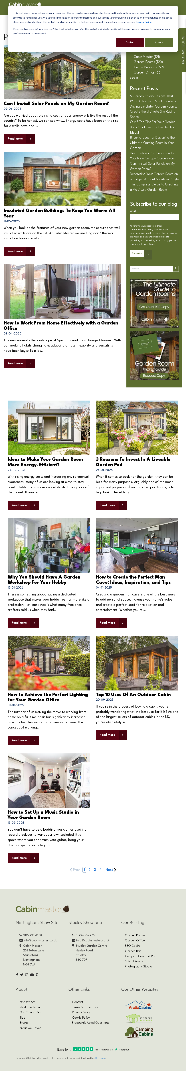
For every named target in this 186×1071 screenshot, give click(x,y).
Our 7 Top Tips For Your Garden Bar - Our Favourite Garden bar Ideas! (152, 127)
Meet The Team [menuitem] (29, 1007)
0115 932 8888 (32, 935)
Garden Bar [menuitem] (133, 951)
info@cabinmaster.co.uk (40, 940)
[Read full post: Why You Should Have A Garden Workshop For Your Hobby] (49, 545)
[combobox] (151, 269)
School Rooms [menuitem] (134, 961)
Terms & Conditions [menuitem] (85, 1007)
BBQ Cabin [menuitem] (132, 945)
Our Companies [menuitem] (30, 1012)
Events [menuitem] (23, 1022)
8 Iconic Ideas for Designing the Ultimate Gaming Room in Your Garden (152, 143)
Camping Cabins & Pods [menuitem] (141, 956)
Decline (130, 42)
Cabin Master (147, 57)
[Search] (176, 269)
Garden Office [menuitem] (135, 940)
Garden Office (148, 72)
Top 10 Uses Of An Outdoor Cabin (133, 695)
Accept (159, 42)
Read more (15, 138)
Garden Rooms (148, 62)
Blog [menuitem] (22, 1017)
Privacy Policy (143, 21)
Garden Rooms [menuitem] (135, 935)
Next (109, 870)
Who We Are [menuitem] (27, 1002)
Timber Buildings (149, 67)
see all (134, 77)
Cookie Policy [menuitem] (81, 1017)
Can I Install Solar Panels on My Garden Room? (56, 104)
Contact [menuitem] (77, 1002)
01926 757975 (85, 935)
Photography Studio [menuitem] (138, 966)
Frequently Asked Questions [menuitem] (90, 1022)
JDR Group (99, 1058)
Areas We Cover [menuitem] (30, 1028)
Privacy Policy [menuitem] (81, 1012)
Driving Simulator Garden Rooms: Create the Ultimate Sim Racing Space (153, 112)
